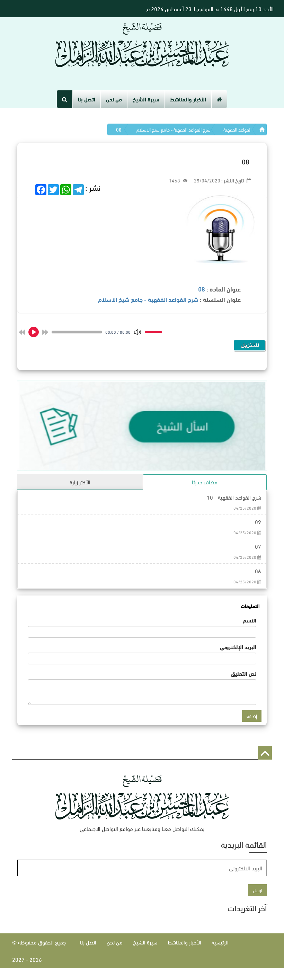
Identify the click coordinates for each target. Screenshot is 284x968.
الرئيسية (220, 942)
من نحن (114, 99)
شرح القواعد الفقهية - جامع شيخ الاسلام (173, 129)
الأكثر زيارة (80, 482)
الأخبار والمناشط (188, 99)
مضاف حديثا (205, 482)
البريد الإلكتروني (238, 647)
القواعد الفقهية (237, 129)
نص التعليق (243, 673)
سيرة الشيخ (146, 99)
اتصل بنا (86, 99)
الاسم (249, 620)
